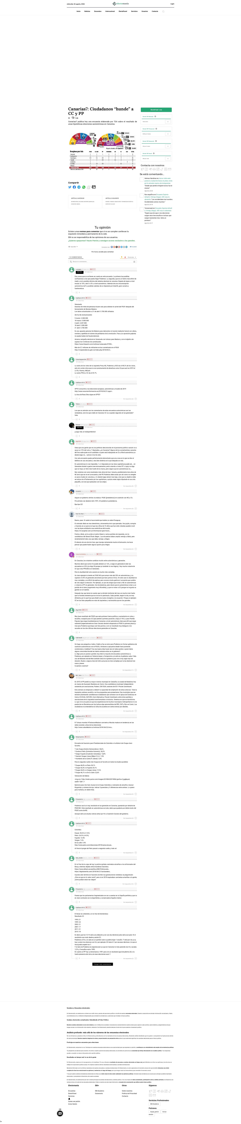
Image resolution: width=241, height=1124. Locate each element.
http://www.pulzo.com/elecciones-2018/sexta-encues (93, 845)
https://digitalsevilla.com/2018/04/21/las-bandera (92, 871)
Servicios (134, 11)
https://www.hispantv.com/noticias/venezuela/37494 (93, 344)
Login (172, 4)
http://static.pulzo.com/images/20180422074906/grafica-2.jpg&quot (106, 779)
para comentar (93, 231)
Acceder (134, 247)
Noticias (87, 11)
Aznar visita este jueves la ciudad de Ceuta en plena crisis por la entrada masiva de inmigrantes (158, 180)
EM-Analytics (99, 1091)
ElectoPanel (123, 11)
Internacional (110, 11)
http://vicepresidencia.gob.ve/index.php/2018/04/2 (92, 350)
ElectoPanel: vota (156, 110)
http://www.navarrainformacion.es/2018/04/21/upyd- (93, 391)
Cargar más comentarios (102, 964)
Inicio (78, 11)
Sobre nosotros (127, 1091)
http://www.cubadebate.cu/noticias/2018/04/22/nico (93, 727)
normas (83, 231)
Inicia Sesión (72, 1104)
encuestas (120, 1062)
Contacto (155, 11)
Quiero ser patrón (74, 1101)
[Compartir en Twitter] (70, 187)
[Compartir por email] (93, 187)
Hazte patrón (154, 1112)
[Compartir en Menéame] (89, 187)
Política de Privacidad (129, 1093)
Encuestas (97, 11)
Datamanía (99, 1093)
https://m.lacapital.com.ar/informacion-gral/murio (92, 531)
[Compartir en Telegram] (79, 187)
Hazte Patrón (92, 241)
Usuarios (145, 11)
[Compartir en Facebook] (74, 187)
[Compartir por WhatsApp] (84, 187)
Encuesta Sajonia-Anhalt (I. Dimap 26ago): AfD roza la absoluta (157, 197)
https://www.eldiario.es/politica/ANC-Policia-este (91, 869)
